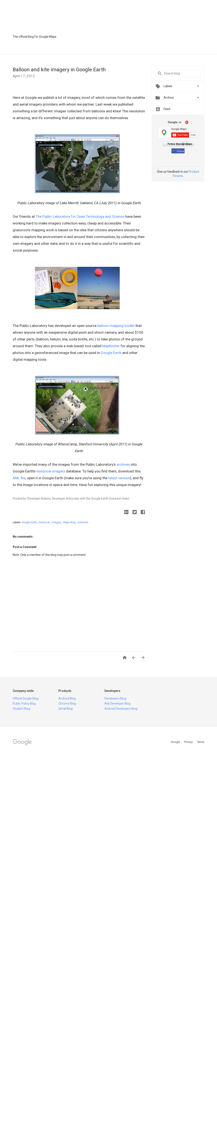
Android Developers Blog (120, 708)
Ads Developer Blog (117, 703)
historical (44, 522)
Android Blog (67, 698)
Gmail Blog (65, 708)
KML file (19, 478)
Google (176, 742)
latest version (119, 478)
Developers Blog (115, 698)
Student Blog (21, 708)
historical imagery (50, 471)
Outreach (82, 522)
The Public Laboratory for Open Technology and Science (80, 216)
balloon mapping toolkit (116, 326)
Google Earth (111, 353)
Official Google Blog (25, 698)
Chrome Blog (67, 703)
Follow (180, 151)
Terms (200, 742)
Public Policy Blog (24, 703)
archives (123, 464)
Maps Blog (69, 522)
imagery (57, 522)
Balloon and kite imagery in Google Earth (59, 70)
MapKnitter (111, 346)
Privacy (188, 742)
